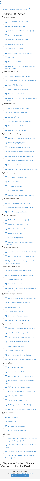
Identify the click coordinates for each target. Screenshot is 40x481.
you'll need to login (27, 473)
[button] (1, 2)
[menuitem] (1, 4)
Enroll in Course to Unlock (20, 476)
